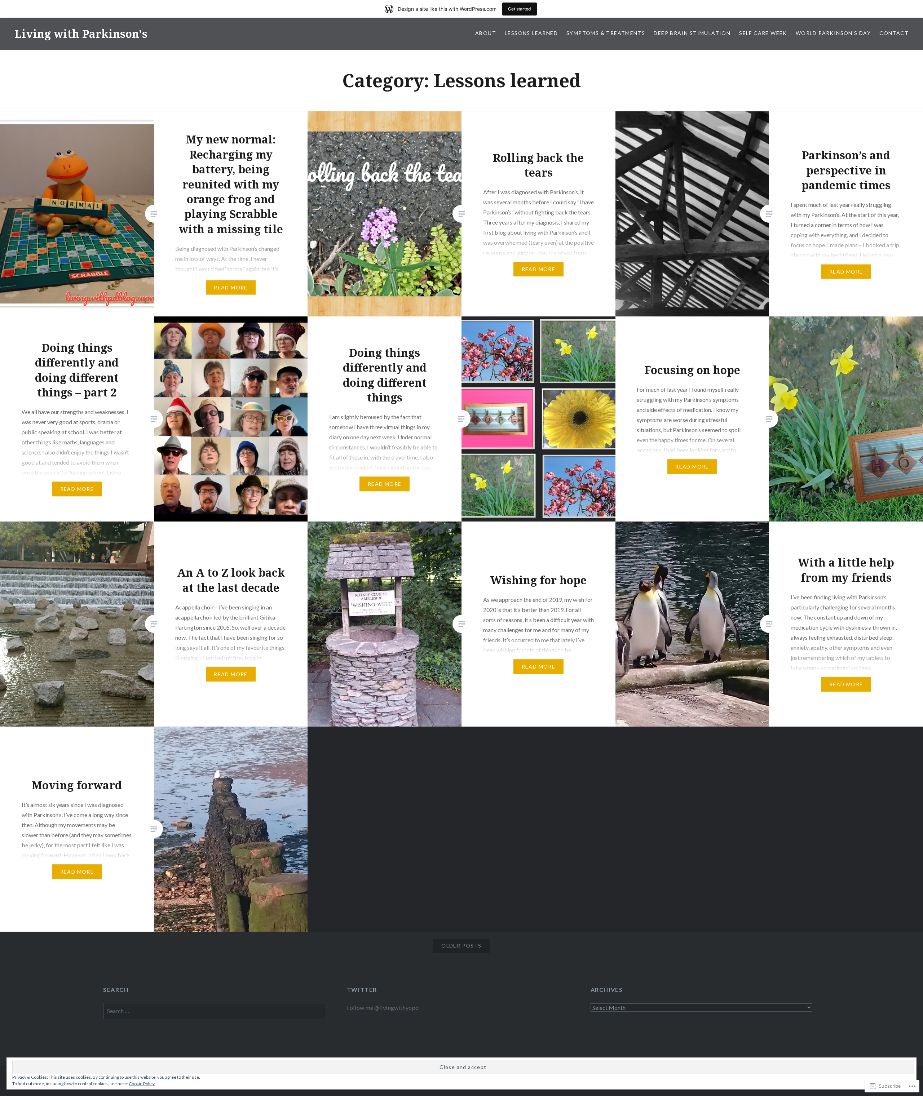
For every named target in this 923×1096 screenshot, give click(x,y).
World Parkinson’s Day (833, 33)
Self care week (763, 33)
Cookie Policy (142, 1083)
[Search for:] (214, 1010)
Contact (894, 33)
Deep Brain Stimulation (692, 33)
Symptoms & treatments (605, 33)
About (485, 33)
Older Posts (461, 945)
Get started (519, 9)
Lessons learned (531, 33)
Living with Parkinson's (80, 33)
